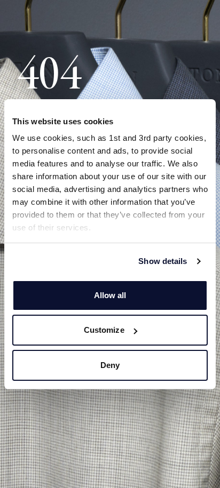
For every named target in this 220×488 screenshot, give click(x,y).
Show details (162, 261)
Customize (104, 329)
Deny (110, 365)
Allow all (110, 295)
